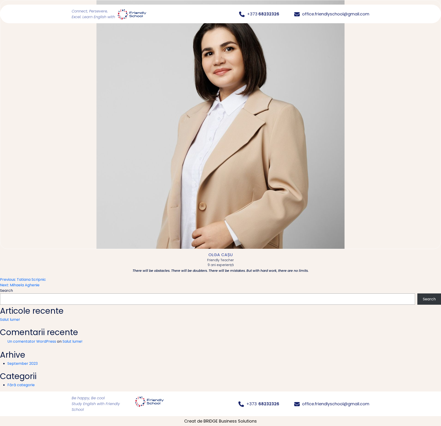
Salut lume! (10, 319)
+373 (262, 404)
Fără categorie (21, 385)
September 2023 (22, 363)
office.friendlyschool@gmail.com (335, 404)
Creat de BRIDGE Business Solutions (220, 421)
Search (6, 290)
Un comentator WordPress (31, 341)
